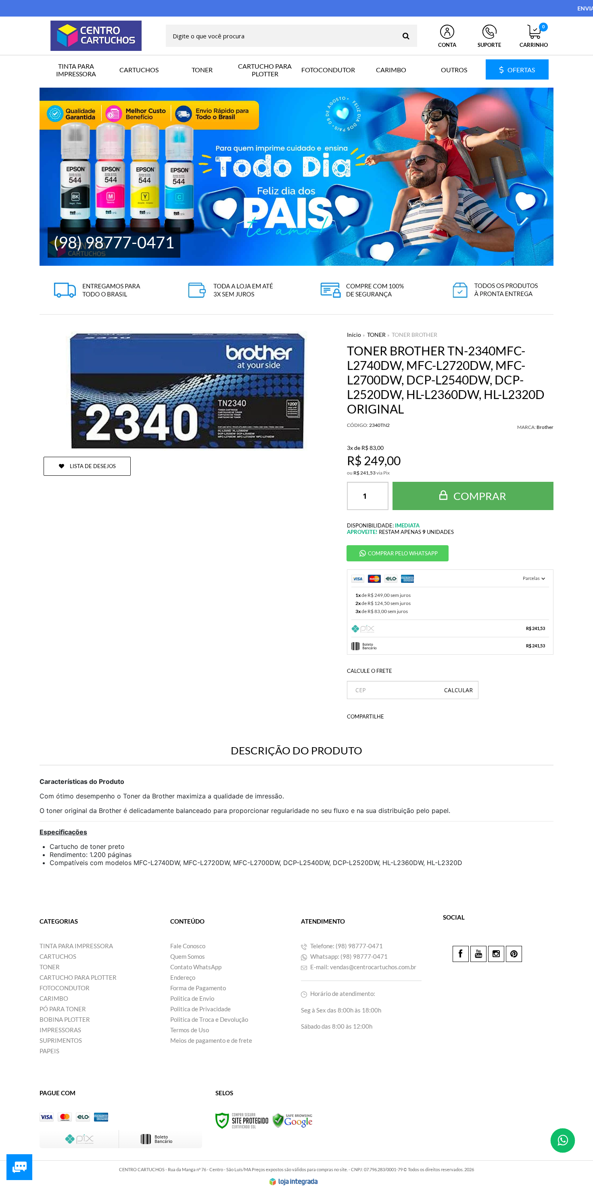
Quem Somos (187, 956)
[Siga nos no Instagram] (496, 954)
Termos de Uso (189, 1029)
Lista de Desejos (92, 466)
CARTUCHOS (58, 956)
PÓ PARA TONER (63, 1008)
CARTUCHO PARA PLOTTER (78, 977)
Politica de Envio (192, 998)
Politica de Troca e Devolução (209, 1019)
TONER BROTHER (414, 334)
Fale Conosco (187, 945)
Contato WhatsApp (195, 966)
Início (354, 334)
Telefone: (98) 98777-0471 (346, 945)
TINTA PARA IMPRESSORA (76, 945)
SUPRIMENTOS (61, 1040)
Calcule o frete (369, 671)
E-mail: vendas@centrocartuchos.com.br (362, 966)
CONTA (447, 45)
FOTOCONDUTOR (65, 987)
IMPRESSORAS (60, 1029)
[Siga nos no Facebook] (461, 954)
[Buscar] (406, 36)
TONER (376, 334)
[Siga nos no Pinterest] (514, 954)
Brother (545, 427)
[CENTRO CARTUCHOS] (96, 36)
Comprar (478, 495)
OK (458, 690)
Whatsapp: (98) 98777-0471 (348, 956)
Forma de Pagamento (198, 987)
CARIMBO (54, 998)
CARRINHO (534, 36)
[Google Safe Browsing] (292, 1120)
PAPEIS (49, 1050)
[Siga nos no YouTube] (478, 954)
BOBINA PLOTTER (65, 1019)
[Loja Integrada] (293, 1181)
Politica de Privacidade (200, 1008)
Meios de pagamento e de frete (211, 1040)
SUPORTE (489, 45)
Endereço (182, 977)
